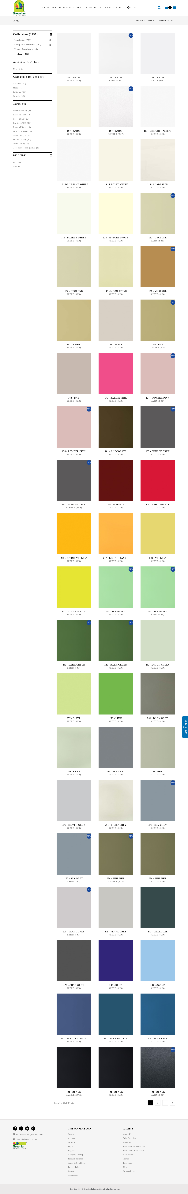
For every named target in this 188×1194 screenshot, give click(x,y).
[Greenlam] (25, 8)
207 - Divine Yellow (74, 558)
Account (71, 1138)
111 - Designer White (157, 131)
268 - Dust (157, 771)
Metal (18, 88)
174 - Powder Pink (157, 398)
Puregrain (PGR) (23, 131)
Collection (127, 1142)
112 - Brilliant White (73, 184)
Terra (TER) (21, 144)
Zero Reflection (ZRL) (26, 148)
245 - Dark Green (74, 665)
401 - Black (73, 1092)
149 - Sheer (116, 344)
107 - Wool (74, 131)
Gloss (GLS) (21, 119)
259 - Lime (116, 718)
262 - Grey (73, 771)
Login (70, 1146)
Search (71, 1134)
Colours (19, 84)
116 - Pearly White (73, 238)
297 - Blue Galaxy (116, 1038)
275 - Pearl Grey (74, 932)
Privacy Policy (74, 1167)
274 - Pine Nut (116, 878)
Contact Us (73, 1175)
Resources (127, 1163)
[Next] (172, 1102)
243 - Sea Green (116, 611)
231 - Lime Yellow (74, 611)
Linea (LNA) (22, 127)
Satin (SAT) (21, 135)
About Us (127, 1134)
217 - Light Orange (115, 558)
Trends (126, 1159)
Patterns (19, 92)
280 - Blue (115, 985)
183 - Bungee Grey (158, 451)
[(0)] (166, 7)
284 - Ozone (157, 985)
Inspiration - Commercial (134, 1146)
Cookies (71, 1171)
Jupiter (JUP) (22, 123)
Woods (19, 96)
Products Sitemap (75, 1159)
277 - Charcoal (158, 932)
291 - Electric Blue (74, 1038)
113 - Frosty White (115, 184)
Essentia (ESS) (22, 115)
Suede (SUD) (22, 139)
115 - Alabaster (157, 184)
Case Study (128, 1155)
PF (17, 162)
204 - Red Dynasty (158, 504)
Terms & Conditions (76, 1163)
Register (71, 1150)
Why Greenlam (129, 1138)
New (18, 69)
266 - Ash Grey (116, 771)
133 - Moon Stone (115, 291)
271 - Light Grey (115, 825)
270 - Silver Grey (73, 825)
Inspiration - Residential (133, 1150)
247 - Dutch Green (158, 665)
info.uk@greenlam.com (27, 1139)
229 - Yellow (157, 558)
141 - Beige (74, 344)
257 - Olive (74, 718)
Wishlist (71, 1142)
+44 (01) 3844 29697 (35, 1134)
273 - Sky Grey (158, 825)
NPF (17, 166)
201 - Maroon (115, 504)
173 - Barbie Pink (116, 398)
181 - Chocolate (115, 451)
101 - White (74, 77)
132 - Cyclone (158, 238)
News (125, 1167)
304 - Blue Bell (158, 1038)
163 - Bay (157, 344)
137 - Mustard (158, 291)
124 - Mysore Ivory (115, 238)
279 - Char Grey (73, 985)
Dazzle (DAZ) (22, 111)
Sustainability (129, 1171)
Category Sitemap (75, 1155)
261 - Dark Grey (157, 718)
